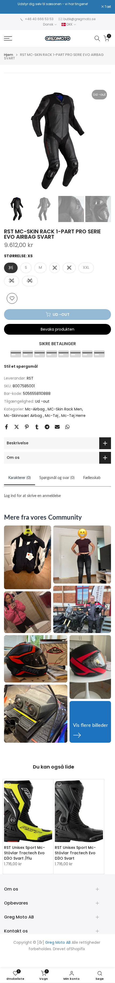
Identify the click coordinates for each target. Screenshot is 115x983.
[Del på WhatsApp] (67, 426)
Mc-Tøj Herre (73, 415)
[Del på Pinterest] (26, 426)
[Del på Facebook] (6, 426)
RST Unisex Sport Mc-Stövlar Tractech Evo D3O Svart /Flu (24, 853)
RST (30, 378)
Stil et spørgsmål (21, 366)
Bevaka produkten (57, 329)
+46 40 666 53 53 (39, 19)
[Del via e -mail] (57, 426)
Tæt (107, 6)
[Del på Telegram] (47, 426)
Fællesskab (92, 478)
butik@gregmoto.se (79, 19)
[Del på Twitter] (16, 426)
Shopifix (78, 949)
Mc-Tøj (52, 415)
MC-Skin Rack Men (65, 409)
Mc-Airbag (35, 409)
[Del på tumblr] (36, 426)
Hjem (8, 54)
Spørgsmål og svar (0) (57, 478)
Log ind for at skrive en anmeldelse (32, 496)
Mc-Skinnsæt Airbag (23, 415)
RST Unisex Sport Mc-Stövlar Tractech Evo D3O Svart (75, 853)
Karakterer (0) (19, 478)
